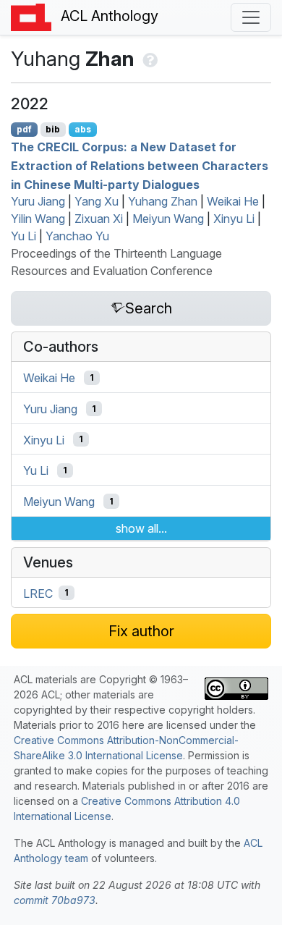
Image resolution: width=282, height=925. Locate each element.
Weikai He (233, 201)
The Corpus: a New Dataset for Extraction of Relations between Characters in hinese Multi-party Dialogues (139, 165)
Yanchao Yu (77, 236)
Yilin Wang (38, 218)
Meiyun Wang (168, 218)
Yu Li (23, 236)
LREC (38, 593)
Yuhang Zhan (162, 201)
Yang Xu (96, 201)
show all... (141, 528)
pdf (24, 129)
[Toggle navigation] (251, 17)
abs (82, 129)
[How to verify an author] (149, 58)
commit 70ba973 (54, 900)
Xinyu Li (234, 218)
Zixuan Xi (98, 218)
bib (53, 129)
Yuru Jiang (38, 201)
